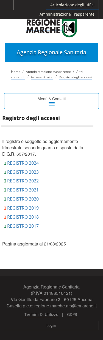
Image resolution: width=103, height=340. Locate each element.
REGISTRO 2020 (23, 199)
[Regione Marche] (51, 28)
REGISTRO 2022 (23, 181)
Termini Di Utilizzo (41, 314)
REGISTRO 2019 (23, 208)
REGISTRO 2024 (23, 163)
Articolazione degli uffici (72, 4)
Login (51, 325)
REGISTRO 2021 (23, 190)
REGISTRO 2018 (23, 217)
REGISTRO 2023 (23, 172)
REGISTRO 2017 (23, 226)
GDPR (72, 314)
